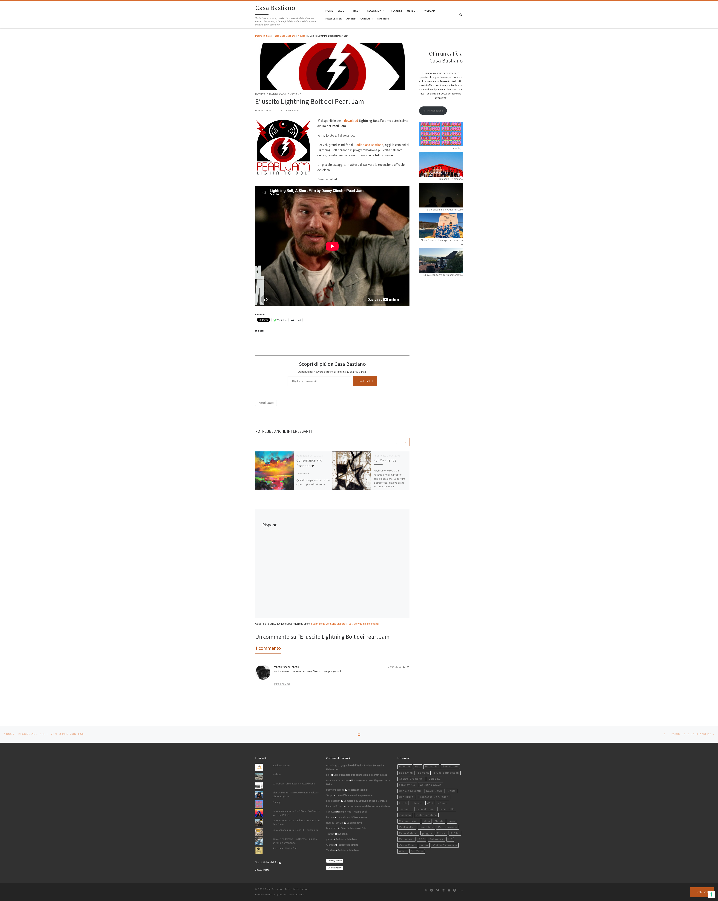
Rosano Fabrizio (334, 822)
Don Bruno (406, 796)
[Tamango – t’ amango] (441, 164)
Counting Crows (430, 785)
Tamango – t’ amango (451, 179)
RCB (422, 839)
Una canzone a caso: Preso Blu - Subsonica (295, 830)
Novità (301, 35)
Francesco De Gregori (433, 796)
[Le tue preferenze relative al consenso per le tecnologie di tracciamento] (711, 894)
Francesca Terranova (337, 780)
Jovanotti (405, 809)
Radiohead (406, 839)
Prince (441, 833)
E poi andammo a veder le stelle (445, 209)
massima (405, 815)
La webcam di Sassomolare (352, 817)
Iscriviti (365, 381)
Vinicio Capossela (445, 845)
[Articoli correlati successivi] (405, 442)
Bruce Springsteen (446, 772)
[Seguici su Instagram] (443, 890)
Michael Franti (408, 821)
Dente (452, 790)
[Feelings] (441, 134)
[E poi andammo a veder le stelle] (441, 195)
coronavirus (407, 785)
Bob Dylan (406, 772)
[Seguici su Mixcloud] (461, 890)
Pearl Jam (426, 827)
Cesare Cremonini (411, 778)
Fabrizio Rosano (334, 806)
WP (269, 894)
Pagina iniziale (263, 35)
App (417, 766)
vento (424, 845)
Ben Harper (450, 766)
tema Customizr (297, 894)
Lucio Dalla (447, 809)
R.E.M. (455, 833)
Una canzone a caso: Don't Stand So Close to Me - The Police (296, 813)
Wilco (402, 851)
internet (417, 803)
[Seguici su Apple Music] (449, 890)
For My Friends (385, 460)
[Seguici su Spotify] (454, 890)
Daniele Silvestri (410, 790)
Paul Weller (407, 827)
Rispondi (282, 684)
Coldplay (434, 778)
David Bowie (434, 790)
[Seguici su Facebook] (431, 890)
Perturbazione (447, 827)
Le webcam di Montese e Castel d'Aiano (294, 783)
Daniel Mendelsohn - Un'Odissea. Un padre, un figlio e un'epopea (295, 841)
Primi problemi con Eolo (353, 828)
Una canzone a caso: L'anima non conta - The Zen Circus (296, 822)
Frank (403, 803)
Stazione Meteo (281, 765)
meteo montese (426, 815)
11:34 (406, 666)
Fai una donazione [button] (433, 110)
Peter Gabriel (408, 833)
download (351, 120)
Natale (439, 821)
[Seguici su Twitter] (437, 890)
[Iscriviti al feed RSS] (426, 890)
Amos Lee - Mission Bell (285, 848)
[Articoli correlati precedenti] (396, 442)
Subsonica (436, 839)
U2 (450, 839)
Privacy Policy (335, 860)
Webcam (277, 774)
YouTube (417, 851)
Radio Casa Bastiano (284, 35)
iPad (430, 803)
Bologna (423, 772)
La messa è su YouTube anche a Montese (365, 800)
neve (452, 821)
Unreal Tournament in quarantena (354, 795)
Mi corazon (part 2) (358, 789)
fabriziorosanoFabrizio (287, 667)
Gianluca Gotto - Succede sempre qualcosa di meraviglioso (296, 794)
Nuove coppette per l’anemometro (443, 275)
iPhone (442, 803)
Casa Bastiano (273, 889)
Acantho (404, 766)
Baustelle (431, 766)
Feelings (458, 148)
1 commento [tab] (268, 648)
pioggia (427, 833)
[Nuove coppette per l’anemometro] (441, 260)
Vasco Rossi (407, 845)
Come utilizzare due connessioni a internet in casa (360, 774)
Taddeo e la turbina (346, 839)
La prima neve (354, 822)
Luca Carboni (425, 809)
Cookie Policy (334, 867)
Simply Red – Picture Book (353, 811)
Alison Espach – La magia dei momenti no (442, 242)
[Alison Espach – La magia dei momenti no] (441, 225)
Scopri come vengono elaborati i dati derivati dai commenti (345, 623)
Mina (427, 821)
